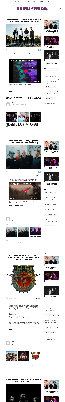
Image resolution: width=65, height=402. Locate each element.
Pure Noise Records (55, 91)
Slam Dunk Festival (47, 98)
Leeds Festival (50, 86)
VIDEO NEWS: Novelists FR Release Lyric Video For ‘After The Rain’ (34, 212)
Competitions (43, 1)
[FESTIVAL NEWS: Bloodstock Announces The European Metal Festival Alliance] (23, 278)
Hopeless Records (53, 84)
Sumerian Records (54, 100)
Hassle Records (53, 83)
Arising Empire (47, 72)
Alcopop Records (51, 71)
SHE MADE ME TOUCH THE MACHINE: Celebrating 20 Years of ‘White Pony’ (34, 98)
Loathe (55, 86)
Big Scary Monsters (52, 74)
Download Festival (51, 79)
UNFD (49, 101)
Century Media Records (53, 199)
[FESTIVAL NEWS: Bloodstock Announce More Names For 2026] (23, 355)
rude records (47, 96)
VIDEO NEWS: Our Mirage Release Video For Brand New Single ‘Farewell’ (23, 124)
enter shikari (57, 79)
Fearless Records (53, 81)
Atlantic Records (56, 72)
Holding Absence (47, 84)
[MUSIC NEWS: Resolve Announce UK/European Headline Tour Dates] (35, 117)
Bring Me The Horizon (53, 76)
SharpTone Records (53, 96)
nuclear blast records (48, 91)
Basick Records (15, 205)
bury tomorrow (47, 199)
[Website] (12, 220)
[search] (62, 9)
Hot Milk (46, 86)
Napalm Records (53, 88)
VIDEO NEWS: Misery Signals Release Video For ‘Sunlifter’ (11, 238)
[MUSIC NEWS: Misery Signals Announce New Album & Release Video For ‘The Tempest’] (23, 231)
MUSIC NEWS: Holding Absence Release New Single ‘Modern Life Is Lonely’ (52, 31)
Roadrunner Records (53, 216)
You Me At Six (53, 103)
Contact (49, 1)
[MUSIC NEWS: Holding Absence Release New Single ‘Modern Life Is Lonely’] (51, 24)
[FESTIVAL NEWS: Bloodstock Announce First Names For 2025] (35, 355)
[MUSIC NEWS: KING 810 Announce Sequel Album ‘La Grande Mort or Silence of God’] (51, 55)
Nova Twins (46, 211)
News (37, 1)
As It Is (51, 72)
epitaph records (47, 81)
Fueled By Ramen (47, 83)
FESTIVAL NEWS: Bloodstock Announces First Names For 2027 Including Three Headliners (11, 363)
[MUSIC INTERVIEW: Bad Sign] (35, 230)
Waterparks (53, 101)
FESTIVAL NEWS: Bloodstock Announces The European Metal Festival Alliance (14, 212)
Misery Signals (20, 205)
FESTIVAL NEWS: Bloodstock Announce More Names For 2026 (23, 363)
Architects (56, 71)
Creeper (46, 79)
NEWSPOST (10, 298)
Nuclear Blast (51, 211)
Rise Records (47, 216)
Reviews (19, 1)
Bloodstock (15, 329)
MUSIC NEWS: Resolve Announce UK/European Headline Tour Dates (34, 124)
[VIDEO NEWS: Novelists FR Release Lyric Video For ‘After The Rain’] (23, 35)
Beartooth (46, 74)
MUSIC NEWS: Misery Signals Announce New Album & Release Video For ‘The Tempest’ (23, 239)
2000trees (46, 71)
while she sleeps (47, 103)
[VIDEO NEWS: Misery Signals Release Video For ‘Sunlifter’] (11, 231)
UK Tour (46, 101)
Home (15, 1)
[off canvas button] (3, 8)
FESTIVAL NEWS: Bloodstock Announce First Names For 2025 (35, 363)
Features (33, 1)
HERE (30, 84)
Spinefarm (52, 98)
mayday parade (47, 88)
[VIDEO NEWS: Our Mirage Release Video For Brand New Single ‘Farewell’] (23, 117)
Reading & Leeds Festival (48, 93)
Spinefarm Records (47, 100)
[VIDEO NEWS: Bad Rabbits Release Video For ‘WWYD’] (23, 397)
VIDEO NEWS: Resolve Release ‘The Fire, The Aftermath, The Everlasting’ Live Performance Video (11, 125)
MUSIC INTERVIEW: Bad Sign (35, 236)
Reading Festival (55, 93)
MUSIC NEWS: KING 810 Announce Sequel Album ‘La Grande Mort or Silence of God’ (52, 62)
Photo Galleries (26, 1)
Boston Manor (47, 76)
